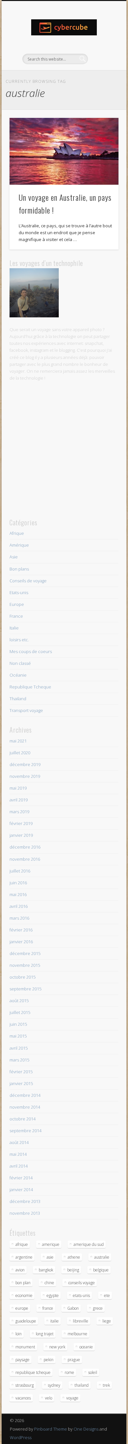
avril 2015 (19, 1048)
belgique (101, 1270)
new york (57, 1347)
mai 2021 (18, 741)
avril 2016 (19, 906)
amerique (50, 1244)
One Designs (86, 1429)
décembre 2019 (25, 764)
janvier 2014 (21, 1189)
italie (54, 1321)
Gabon (73, 1308)
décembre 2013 (25, 1201)
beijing (73, 1270)
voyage (72, 1398)
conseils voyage (81, 1282)
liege (106, 1321)
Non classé (20, 663)
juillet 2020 (20, 753)
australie (101, 1257)
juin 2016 (18, 883)
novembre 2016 (25, 859)
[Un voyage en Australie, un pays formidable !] (64, 151)
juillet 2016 (20, 871)
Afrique (17, 533)
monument (25, 1347)
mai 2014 (18, 1154)
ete (107, 1295)
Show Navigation (102, 58)
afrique (21, 1244)
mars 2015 (19, 1060)
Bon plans (19, 569)
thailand (82, 1385)
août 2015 (19, 1000)
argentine (23, 1257)
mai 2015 (18, 1036)
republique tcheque (33, 1372)
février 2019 (21, 823)
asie (50, 1257)
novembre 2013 (25, 1213)
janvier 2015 (21, 1083)
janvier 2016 (21, 942)
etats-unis (81, 1295)
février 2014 (21, 1178)
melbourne (77, 1334)
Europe (17, 604)
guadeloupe (25, 1321)
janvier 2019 (21, 835)
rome (69, 1372)
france (47, 1308)
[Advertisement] (64, 449)
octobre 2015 (22, 977)
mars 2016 (19, 918)
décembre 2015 (25, 953)
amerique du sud (89, 1244)
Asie (14, 557)
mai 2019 (18, 788)
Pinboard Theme (50, 1429)
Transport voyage (26, 710)
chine (49, 1282)
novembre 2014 (25, 1107)
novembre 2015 (25, 965)
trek (106, 1385)
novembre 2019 (25, 776)
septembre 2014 (25, 1131)
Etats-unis (19, 592)
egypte (53, 1295)
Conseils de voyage (28, 581)
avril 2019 (19, 800)
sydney (54, 1385)
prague (74, 1359)
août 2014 (19, 1142)
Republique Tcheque (30, 687)
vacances (23, 1398)
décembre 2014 (25, 1095)
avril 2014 (19, 1166)
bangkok (46, 1270)
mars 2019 (19, 812)
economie (23, 1295)
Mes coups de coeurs (31, 651)
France (16, 616)
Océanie (18, 675)
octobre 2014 (22, 1119)
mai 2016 (18, 894)
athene (74, 1257)
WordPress (21, 1437)
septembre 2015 (25, 989)
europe (21, 1308)
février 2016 (21, 930)
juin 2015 (18, 1024)
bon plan (23, 1282)
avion (20, 1270)
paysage (22, 1359)
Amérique (19, 545)
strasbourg (24, 1385)
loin (18, 1334)
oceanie (86, 1347)
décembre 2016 (25, 847)
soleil (92, 1372)
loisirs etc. (19, 640)
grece (98, 1308)
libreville (80, 1321)
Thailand (18, 699)
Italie (14, 628)
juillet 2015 (20, 1012)
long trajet (44, 1334)
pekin (48, 1359)
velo (48, 1398)
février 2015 (21, 1072)
